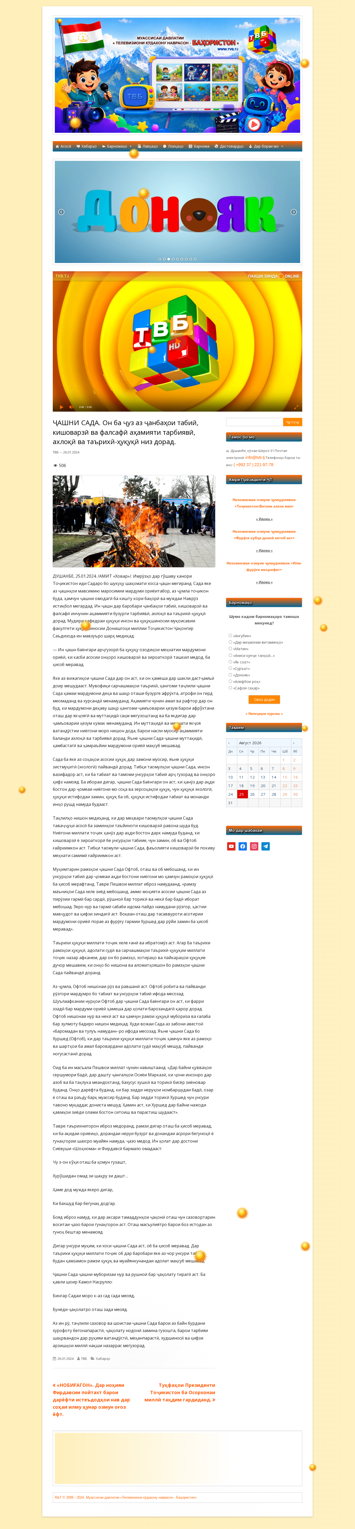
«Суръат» (241, 668)
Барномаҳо (117, 146)
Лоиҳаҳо (175, 146)
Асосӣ (66, 146)
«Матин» (240, 648)
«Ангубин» (242, 635)
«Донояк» (241, 675)
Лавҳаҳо (150, 146)
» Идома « (264, 519)
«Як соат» (241, 662)
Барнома (201, 146)
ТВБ (56, 452)
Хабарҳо (89, 146)
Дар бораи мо (266, 146)
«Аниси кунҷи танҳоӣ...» (254, 655)
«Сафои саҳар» (246, 688)
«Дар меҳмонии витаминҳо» (258, 642)
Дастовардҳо (232, 146)
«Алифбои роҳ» (246, 681)
